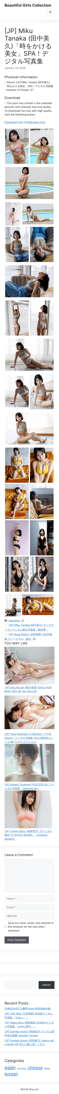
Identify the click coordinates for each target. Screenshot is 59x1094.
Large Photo (13, 163)
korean (11, 1073)
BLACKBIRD (21, 1069)
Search (46, 984)
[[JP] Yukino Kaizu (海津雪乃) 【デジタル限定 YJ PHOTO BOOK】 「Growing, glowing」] (29, 827)
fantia (47, 1068)
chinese (35, 1067)
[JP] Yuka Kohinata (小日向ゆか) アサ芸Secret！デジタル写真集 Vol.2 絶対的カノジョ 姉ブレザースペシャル (29, 738)
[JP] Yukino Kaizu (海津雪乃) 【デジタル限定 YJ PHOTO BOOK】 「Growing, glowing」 (28, 835)
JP (22, 620)
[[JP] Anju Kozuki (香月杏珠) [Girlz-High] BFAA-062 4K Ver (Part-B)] (29, 683)
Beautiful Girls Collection (28, 5)
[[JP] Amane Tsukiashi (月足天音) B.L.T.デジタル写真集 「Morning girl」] (29, 780)
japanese (14, 620)
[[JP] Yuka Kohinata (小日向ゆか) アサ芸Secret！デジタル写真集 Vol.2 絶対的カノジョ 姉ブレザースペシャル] (29, 730)
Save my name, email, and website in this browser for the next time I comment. (30, 926)
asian (10, 1067)
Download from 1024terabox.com (25, 122)
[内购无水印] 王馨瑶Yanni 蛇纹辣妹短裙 (28, 1008)
